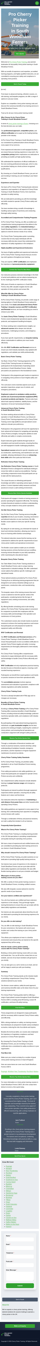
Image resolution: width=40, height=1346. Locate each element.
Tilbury (8, 1200)
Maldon (35, 1071)
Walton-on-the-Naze (12, 1224)
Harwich (8, 1226)
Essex (8, 1213)
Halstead (9, 1206)
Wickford (11, 1071)
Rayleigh (4, 1071)
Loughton (9, 1211)
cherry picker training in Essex (18, 123)
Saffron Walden (11, 1222)
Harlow (8, 1215)
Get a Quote (20, 53)
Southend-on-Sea (12, 1180)
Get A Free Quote (20, 1156)
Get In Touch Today (20, 84)
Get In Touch (20, 1299)
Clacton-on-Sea (11, 1217)
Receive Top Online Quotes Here (20, 738)
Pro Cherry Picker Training (18, 62)
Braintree (9, 1197)
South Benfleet (11, 1177)
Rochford (30, 1071)
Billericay (9, 1186)
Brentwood (9, 1195)
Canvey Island (10, 1182)
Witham (8, 1191)
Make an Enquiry (20, 1326)
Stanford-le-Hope (11, 1193)
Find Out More (20, 1007)
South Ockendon (11, 1204)
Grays (8, 1202)
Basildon (9, 1184)
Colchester (9, 1209)
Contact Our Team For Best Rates (20, 269)
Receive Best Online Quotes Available (20, 493)
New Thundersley (20, 1071)
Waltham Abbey (11, 1220)
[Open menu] (37, 3)
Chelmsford (10, 1188)
